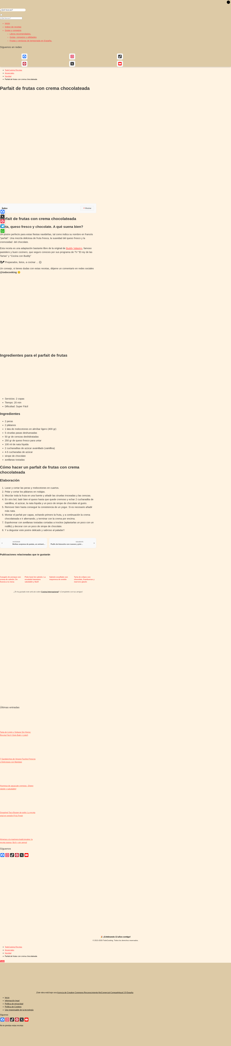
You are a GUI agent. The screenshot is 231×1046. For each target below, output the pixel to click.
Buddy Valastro (74, 248)
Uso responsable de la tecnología (19, 1010)
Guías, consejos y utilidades (23, 37)
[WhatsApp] (2, 231)
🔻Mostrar (87, 208)
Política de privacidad (14, 1004)
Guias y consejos (13, 30)
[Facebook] (2, 211)
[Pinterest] (2, 221)
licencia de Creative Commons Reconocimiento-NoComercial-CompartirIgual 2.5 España (95, 993)
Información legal (12, 1001)
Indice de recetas (13, 27)
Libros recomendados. (20, 34)
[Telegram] (2, 226)
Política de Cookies (13, 1007)
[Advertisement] (48, 184)
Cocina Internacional (49, 592)
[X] (2, 216)
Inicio (7, 23)
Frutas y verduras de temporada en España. (31, 41)
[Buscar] (228, 2)
